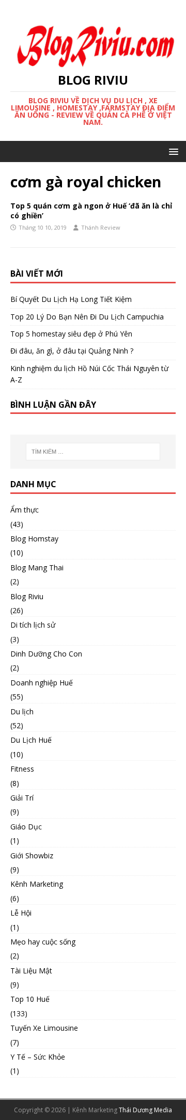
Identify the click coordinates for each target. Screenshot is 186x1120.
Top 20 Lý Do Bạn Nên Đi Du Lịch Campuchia (87, 317)
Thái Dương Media (145, 1110)
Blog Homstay (34, 538)
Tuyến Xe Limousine (44, 1028)
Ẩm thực (24, 510)
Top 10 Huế (30, 999)
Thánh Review (100, 227)
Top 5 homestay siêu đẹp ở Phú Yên (71, 334)
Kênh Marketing (36, 884)
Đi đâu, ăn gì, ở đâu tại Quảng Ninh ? (71, 351)
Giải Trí (22, 798)
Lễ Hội (21, 913)
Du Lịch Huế (31, 740)
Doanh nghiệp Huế (41, 682)
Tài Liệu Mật (31, 970)
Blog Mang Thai (37, 567)
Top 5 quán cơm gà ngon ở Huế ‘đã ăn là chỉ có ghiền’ (91, 210)
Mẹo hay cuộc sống (42, 942)
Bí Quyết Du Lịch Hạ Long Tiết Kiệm (71, 299)
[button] (171, 150)
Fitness (22, 769)
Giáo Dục (26, 826)
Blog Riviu (26, 596)
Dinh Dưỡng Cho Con (46, 654)
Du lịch (22, 711)
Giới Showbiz (31, 855)
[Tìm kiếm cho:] (93, 451)
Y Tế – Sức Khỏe (37, 1057)
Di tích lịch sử (32, 625)
